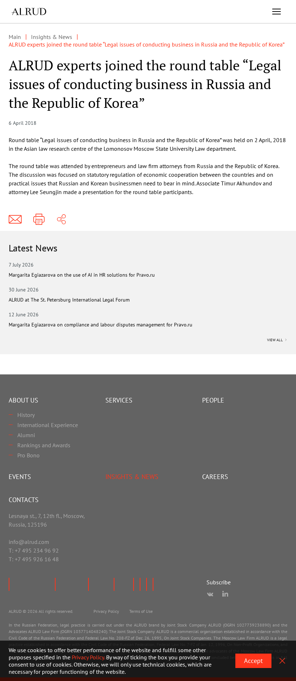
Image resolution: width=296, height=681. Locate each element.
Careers (215, 477)
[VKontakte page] (210, 594)
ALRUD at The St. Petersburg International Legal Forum (69, 299)
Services (118, 400)
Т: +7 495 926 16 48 (34, 559)
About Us (23, 400)
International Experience (47, 425)
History (26, 415)
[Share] (61, 219)
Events (20, 477)
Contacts (24, 500)
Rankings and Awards (43, 445)
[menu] (276, 11)
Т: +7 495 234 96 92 (34, 550)
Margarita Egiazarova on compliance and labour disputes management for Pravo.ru (100, 324)
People (213, 400)
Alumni (26, 435)
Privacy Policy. (88, 657)
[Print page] (39, 219)
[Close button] (282, 661)
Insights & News (131, 477)
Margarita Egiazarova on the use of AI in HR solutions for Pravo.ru (82, 275)
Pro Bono (28, 455)
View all (275, 340)
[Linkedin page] (225, 594)
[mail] (15, 219)
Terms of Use (141, 611)
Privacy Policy (106, 611)
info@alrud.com (29, 541)
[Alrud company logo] (29, 11)
